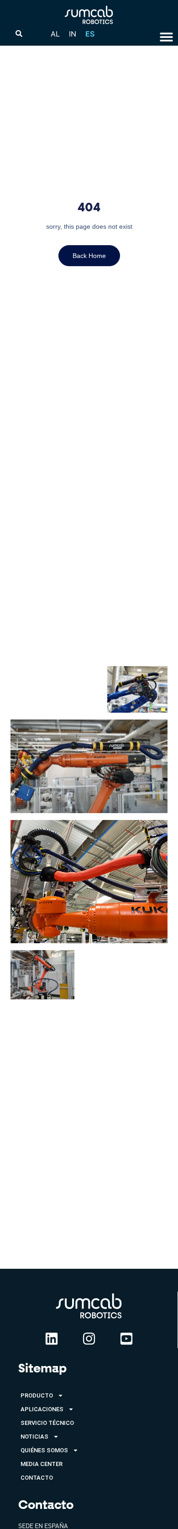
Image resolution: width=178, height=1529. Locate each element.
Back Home (89, 255)
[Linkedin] (51, 1338)
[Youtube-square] (126, 1338)
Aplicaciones (42, 1409)
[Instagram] (89, 1338)
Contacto (37, 1477)
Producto (37, 1395)
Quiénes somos (44, 1450)
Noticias (34, 1436)
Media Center (42, 1464)
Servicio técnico (47, 1422)
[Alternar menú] (166, 37)
